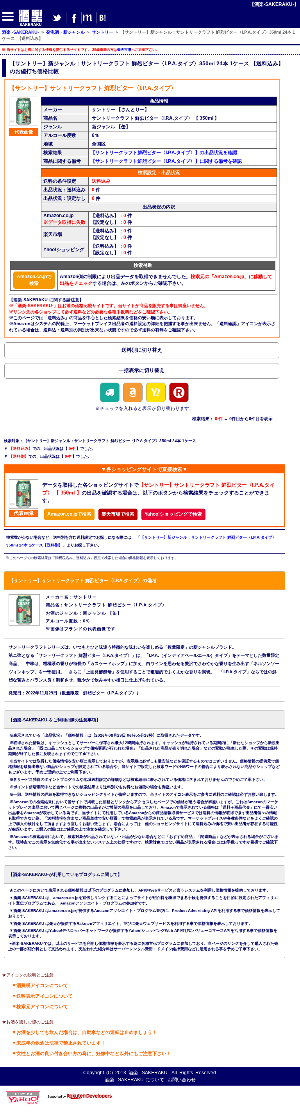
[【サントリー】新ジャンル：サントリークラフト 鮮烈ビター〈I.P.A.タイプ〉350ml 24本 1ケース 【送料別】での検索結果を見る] (142, 351)
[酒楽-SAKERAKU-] (30, 26)
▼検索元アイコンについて (40, 1006)
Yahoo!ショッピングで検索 (173, 514)
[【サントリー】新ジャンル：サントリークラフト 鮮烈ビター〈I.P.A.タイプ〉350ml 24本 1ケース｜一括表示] (142, 372)
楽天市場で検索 (118, 514)
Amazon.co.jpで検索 (34, 280)
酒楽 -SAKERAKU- (149, 1072)
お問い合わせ (182, 1079)
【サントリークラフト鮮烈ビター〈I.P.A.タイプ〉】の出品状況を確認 (164, 152)
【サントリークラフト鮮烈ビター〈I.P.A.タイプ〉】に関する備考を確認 (166, 161)
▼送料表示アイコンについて (42, 996)
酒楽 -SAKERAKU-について (134, 1079)
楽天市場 (124, 50)
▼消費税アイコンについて (40, 985)
